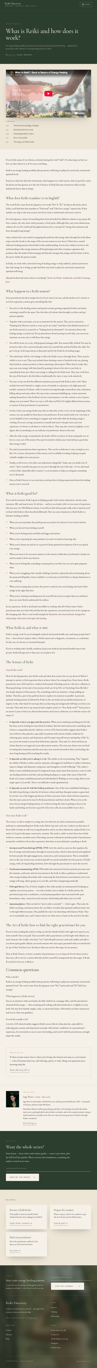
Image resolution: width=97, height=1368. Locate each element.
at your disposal (62, 953)
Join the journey (67, 1286)
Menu (87, 4)
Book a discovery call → (19, 1070)
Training (54, 1312)
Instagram (54, 1343)
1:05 (7, 130)
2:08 (7, 134)
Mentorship (55, 1316)
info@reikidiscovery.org (59, 1339)
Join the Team (55, 1347)
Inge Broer (12, 55)
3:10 (7, 138)
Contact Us (55, 1334)
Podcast (8, 1330)
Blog (7, 1339)
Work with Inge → (30, 1123)
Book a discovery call (58, 1330)
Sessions (54, 1307)
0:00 (7, 125)
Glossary (9, 1334)
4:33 (7, 142)
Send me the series (22, 1177)
